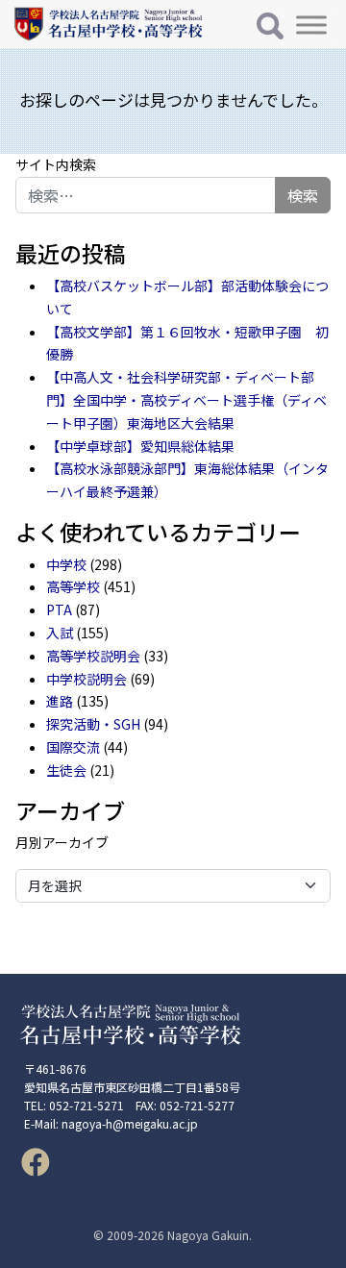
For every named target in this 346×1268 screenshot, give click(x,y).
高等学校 (73, 586)
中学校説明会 (86, 678)
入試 (59, 632)
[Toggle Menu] (311, 24)
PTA (59, 609)
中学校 (66, 564)
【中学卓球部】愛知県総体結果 (140, 446)
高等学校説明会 (93, 655)
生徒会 (66, 770)
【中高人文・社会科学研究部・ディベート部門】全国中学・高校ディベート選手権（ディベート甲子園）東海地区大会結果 (186, 400)
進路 (59, 700)
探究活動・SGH (93, 723)
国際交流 (73, 747)
